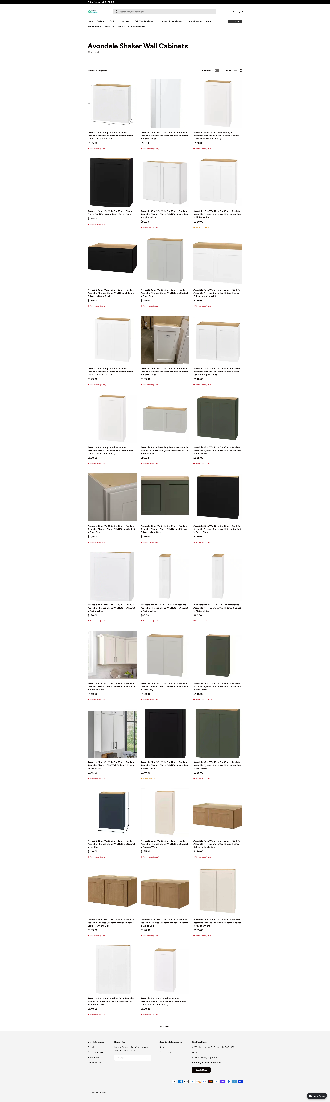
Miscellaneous (195, 21)
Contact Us (109, 26)
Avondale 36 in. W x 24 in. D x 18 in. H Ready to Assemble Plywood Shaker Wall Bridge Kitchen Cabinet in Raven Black (111, 293)
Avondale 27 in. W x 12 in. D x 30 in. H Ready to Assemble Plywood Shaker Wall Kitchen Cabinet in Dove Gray (164, 686)
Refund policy (94, 1062)
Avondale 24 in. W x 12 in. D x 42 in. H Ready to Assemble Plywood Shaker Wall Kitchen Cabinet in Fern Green (217, 686)
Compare (206, 70)
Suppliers (163, 1047)
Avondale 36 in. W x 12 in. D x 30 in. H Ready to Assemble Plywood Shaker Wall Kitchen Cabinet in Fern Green (217, 450)
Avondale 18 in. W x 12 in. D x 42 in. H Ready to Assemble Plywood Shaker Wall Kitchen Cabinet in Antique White (164, 843)
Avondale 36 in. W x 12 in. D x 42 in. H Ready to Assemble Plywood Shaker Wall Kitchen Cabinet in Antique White (217, 922)
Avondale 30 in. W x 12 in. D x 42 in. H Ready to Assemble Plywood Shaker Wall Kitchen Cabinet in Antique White (111, 686)
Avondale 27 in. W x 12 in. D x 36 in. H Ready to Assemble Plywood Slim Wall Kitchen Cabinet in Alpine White (111, 765)
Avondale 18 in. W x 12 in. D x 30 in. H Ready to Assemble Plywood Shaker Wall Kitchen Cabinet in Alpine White (164, 371)
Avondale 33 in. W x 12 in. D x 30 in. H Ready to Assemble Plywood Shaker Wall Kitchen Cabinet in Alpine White (164, 214)
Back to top (165, 1026)
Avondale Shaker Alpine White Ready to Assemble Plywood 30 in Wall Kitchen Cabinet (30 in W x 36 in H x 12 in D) (110, 371)
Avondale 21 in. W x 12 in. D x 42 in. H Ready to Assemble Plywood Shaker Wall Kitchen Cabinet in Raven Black (164, 765)
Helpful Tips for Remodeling (131, 26)
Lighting (125, 21)
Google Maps (201, 1070)
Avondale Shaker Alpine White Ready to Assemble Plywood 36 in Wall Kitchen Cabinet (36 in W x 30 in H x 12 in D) (110, 135)
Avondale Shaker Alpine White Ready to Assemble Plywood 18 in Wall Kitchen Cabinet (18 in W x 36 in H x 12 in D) (163, 1001)
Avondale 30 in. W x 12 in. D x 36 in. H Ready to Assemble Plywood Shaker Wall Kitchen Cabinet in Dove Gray (164, 293)
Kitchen (100, 21)
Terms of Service (96, 1052)
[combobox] (164, 11)
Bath (112, 21)
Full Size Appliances (144, 21)
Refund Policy (94, 26)
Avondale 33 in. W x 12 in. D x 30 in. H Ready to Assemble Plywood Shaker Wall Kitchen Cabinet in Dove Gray (111, 529)
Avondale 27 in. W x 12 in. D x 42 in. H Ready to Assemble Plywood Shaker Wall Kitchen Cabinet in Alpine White (217, 214)
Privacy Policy (94, 1057)
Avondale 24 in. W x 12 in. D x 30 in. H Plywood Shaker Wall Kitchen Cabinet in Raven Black (111, 212)
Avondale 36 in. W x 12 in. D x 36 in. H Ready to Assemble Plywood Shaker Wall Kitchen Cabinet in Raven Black (217, 529)
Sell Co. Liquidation (100, 1092)
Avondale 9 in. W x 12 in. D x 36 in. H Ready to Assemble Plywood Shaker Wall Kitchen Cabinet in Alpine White (164, 607)
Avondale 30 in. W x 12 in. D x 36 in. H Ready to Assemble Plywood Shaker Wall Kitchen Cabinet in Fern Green (217, 765)
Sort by (91, 70)
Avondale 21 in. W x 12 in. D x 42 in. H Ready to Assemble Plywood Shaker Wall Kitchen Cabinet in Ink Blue (111, 843)
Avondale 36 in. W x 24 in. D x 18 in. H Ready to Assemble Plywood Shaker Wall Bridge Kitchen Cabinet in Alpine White (216, 293)
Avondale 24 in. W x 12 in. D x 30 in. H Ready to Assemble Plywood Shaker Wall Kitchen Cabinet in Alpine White (111, 607)
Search (91, 1047)
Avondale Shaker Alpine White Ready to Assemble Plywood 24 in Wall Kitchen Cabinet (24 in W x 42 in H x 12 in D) (216, 135)
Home (90, 21)
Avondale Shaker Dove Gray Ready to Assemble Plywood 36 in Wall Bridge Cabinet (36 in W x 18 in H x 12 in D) (165, 450)
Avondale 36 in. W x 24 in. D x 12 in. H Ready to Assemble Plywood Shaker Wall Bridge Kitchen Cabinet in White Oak (216, 843)
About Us (209, 21)
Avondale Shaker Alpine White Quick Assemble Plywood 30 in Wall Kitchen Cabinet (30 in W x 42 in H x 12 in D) (111, 1001)
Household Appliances (171, 21)
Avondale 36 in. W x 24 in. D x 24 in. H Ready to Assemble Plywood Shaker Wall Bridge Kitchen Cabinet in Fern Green (164, 529)
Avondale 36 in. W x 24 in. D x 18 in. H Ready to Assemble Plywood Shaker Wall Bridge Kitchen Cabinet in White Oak (111, 922)
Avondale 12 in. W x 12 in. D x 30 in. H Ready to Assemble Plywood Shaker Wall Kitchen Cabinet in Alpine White (164, 135)
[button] (241, 11)
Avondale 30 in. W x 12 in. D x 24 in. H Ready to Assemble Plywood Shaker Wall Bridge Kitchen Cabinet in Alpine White (216, 371)
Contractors (165, 1052)
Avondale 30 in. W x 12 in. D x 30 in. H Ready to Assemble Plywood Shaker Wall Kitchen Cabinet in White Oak (164, 922)
